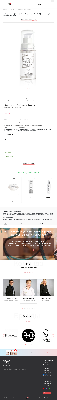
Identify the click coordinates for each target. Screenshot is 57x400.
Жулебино (45, 374)
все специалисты (28, 272)
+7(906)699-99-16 (46, 368)
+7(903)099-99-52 (47, 381)
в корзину (9, 139)
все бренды (28, 321)
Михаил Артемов (11, 298)
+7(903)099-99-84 (47, 375)
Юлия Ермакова (28, 298)
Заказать (50, 351)
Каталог (12, 9)
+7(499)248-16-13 (46, 370)
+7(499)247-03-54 (47, 372)
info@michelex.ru (46, 385)
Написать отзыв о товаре (28, 163)
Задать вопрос (30, 250)
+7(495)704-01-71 (46, 377)
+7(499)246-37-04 (47, 383)
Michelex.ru (5, 9)
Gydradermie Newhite (12, 223)
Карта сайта (29, 397)
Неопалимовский (46, 366)
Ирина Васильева (46, 298)
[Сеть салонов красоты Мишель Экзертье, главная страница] (10, 5)
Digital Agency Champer (49, 397)
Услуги (35, 19)
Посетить (46, 392)
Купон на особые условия (26, 19)
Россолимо (45, 379)
